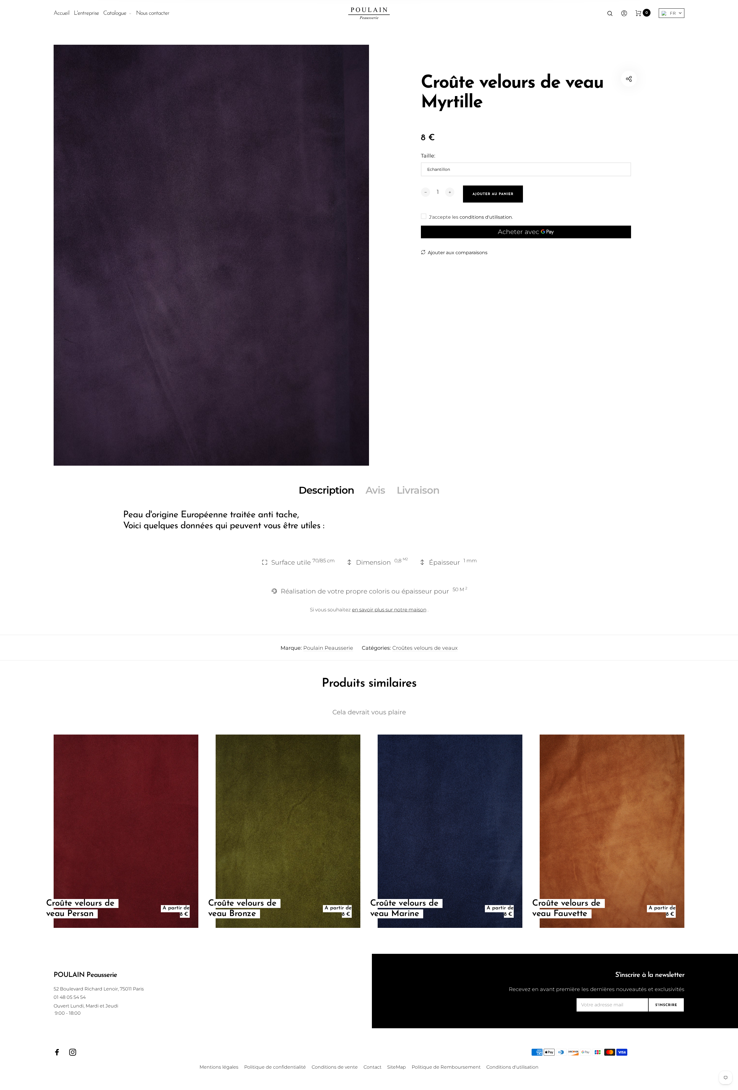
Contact (372, 1067)
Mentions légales (218, 1067)
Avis (375, 490)
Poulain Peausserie (328, 648)
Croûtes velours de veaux (425, 648)
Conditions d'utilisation (512, 1067)
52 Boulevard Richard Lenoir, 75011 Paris (99, 989)
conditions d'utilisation (486, 217)
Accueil (61, 13)
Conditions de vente (335, 1067)
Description (326, 490)
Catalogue (114, 13)
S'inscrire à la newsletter (649, 975)
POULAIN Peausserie (85, 975)
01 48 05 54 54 (70, 997)
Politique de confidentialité (275, 1067)
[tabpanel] (211, 255)
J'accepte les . (471, 217)
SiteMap (396, 1067)
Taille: (428, 156)
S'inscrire (666, 1005)
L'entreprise (86, 13)
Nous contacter (152, 13)
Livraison (418, 490)
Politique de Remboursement (446, 1067)
